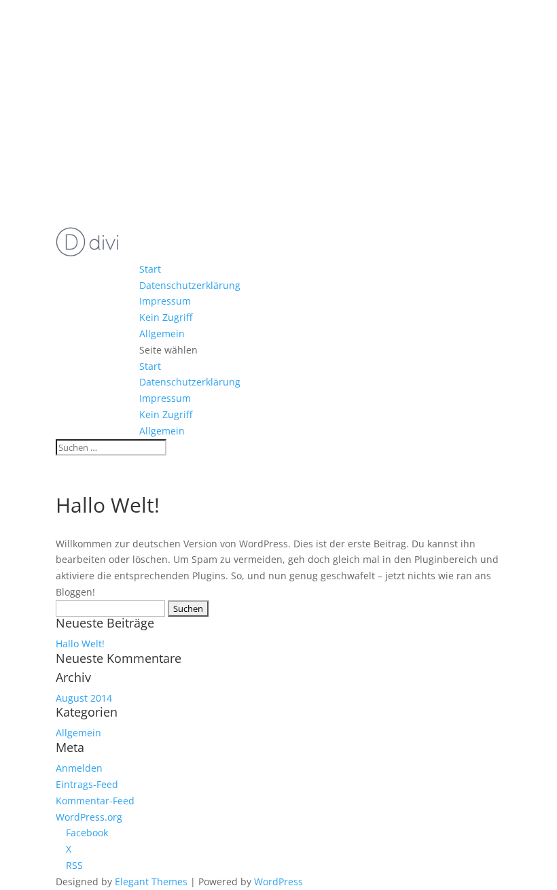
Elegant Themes (151, 881)
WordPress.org (89, 816)
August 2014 (84, 697)
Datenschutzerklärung (189, 285)
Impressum (165, 300)
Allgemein (162, 333)
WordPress (278, 881)
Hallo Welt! (80, 643)
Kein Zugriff (165, 317)
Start (150, 268)
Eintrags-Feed (87, 784)
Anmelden (79, 767)
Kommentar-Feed (95, 800)
